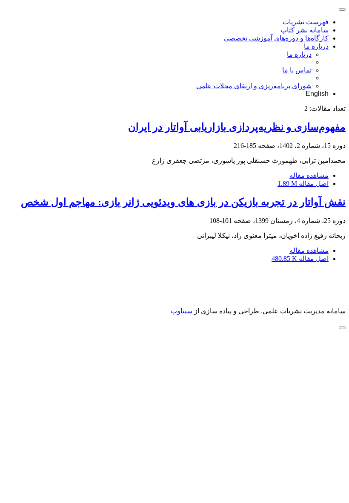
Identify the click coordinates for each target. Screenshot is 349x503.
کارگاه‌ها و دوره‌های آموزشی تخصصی (276, 38)
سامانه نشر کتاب (304, 30)
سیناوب (181, 311)
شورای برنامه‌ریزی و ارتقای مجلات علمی (254, 86)
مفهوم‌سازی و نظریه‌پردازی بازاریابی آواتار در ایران (237, 127)
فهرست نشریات (306, 22)
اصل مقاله (303, 183)
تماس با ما (297, 70)
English (317, 93)
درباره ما (316, 46)
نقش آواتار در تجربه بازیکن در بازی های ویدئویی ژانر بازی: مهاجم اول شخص (183, 202)
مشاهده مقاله (309, 175)
